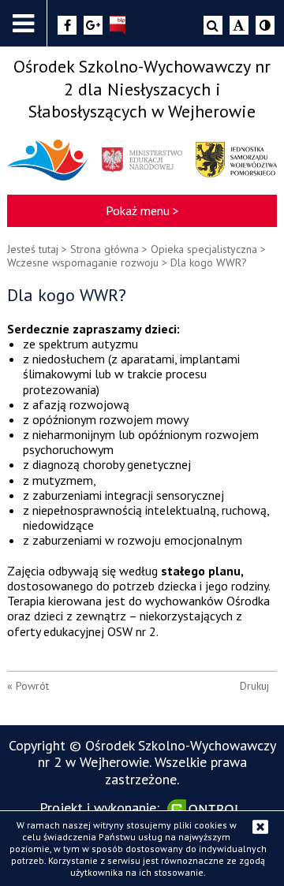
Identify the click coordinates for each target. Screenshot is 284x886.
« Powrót (28, 686)
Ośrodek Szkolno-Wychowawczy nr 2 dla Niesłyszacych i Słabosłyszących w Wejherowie (142, 88)
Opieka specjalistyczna (204, 249)
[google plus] (93, 25)
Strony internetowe (206, 808)
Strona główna (104, 249)
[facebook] (67, 25)
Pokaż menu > (142, 210)
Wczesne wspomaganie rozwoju (83, 262)
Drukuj (254, 686)
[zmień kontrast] (265, 25)
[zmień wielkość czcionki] (239, 25)
